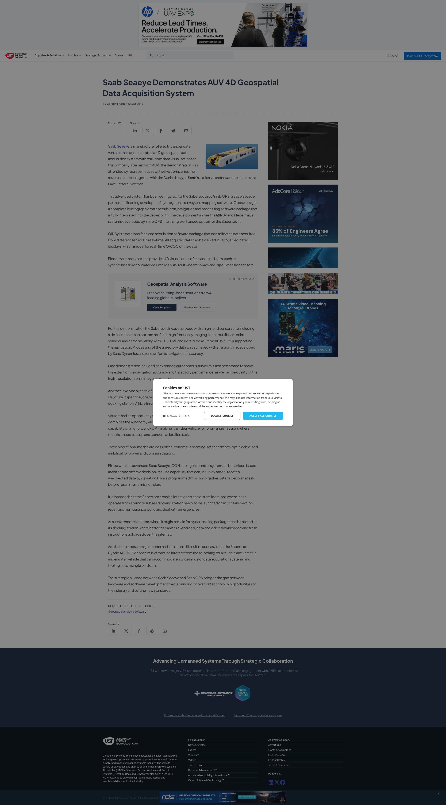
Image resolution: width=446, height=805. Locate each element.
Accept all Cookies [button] (262, 415)
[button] (176, 416)
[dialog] (223, 402)
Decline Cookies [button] (222, 415)
